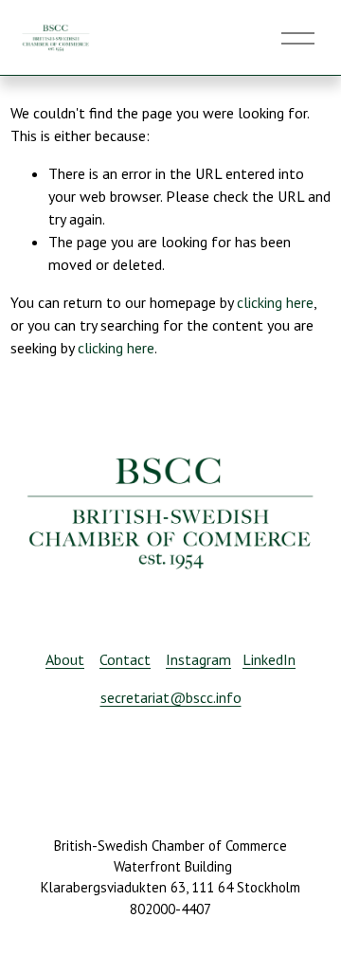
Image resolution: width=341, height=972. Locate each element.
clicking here (275, 302)
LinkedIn (269, 659)
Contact (125, 659)
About (64, 659)
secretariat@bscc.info (171, 697)
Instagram (198, 659)
